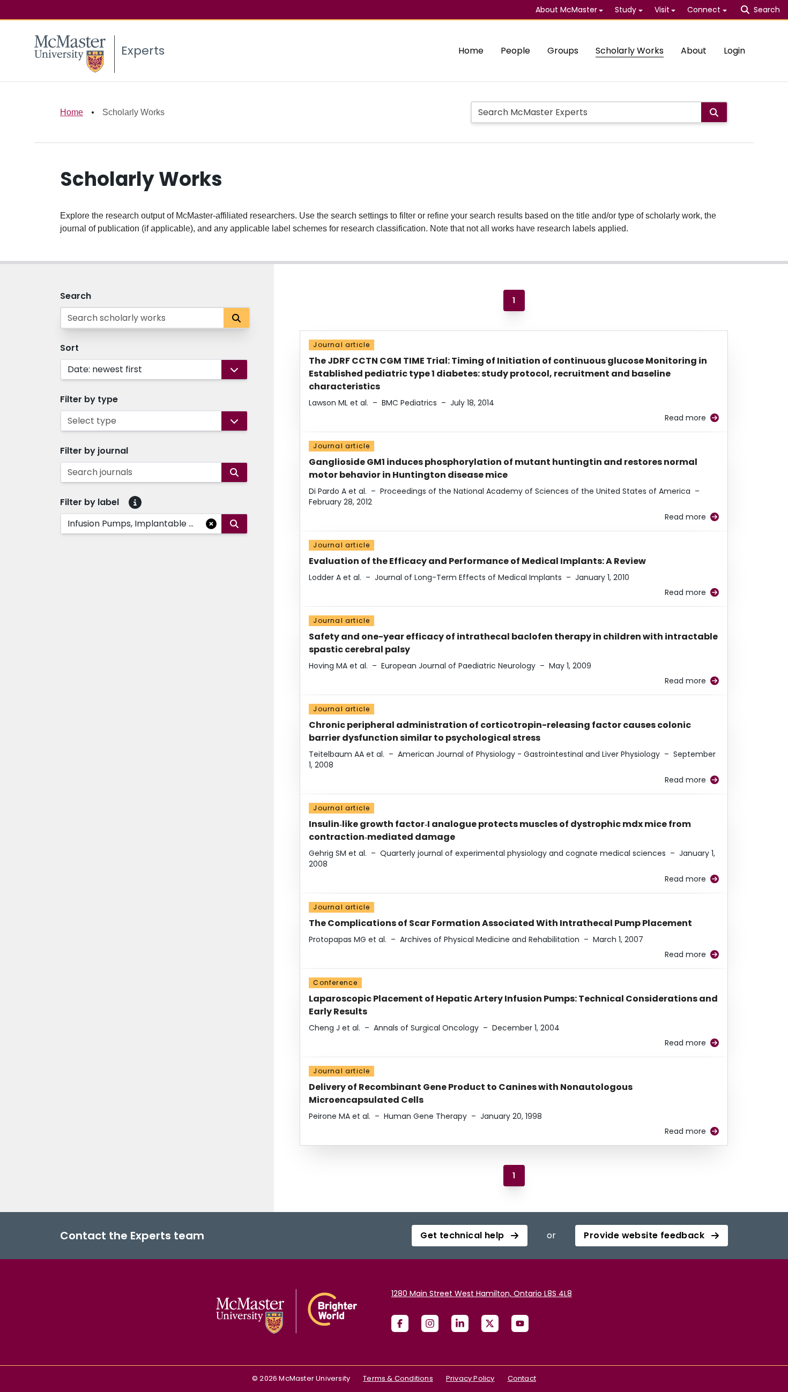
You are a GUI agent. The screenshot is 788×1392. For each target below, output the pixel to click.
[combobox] (69, 369)
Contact (522, 1378)
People (515, 50)
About (694, 50)
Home (471, 50)
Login (734, 50)
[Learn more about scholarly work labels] (135, 502)
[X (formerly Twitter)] (490, 1323)
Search (75, 296)
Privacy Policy (470, 1378)
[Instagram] (429, 1323)
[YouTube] (520, 1323)
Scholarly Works (630, 50)
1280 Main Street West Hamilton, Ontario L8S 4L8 (481, 1293)
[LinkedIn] (460, 1323)
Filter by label (89, 502)
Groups (562, 50)
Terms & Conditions (398, 1378)
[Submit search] (714, 112)
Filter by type (89, 399)
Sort (69, 348)
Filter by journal (94, 451)
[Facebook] (399, 1323)
